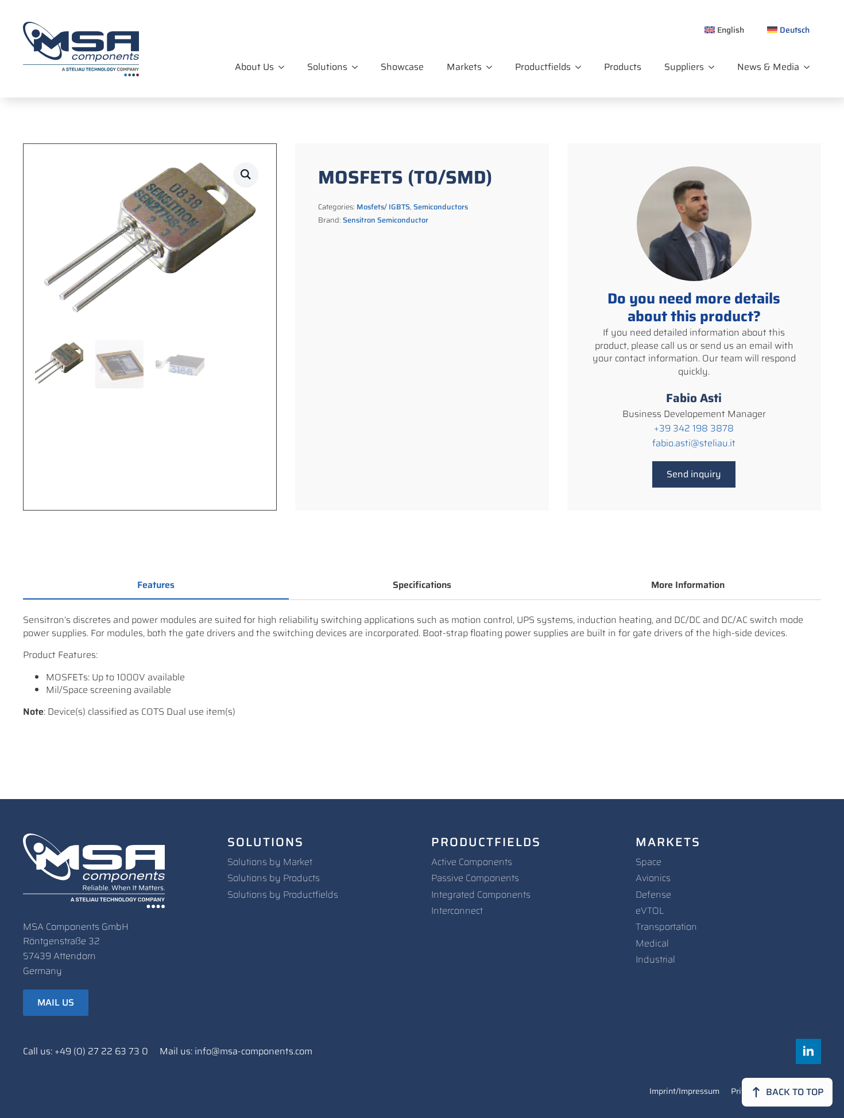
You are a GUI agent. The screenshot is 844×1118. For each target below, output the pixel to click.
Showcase (402, 67)
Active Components (471, 862)
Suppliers (684, 67)
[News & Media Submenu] (810, 67)
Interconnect (457, 910)
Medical (652, 943)
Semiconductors (440, 207)
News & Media (768, 67)
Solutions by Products (273, 878)
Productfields (543, 67)
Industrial (655, 959)
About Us (254, 67)
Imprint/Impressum (684, 1092)
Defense (653, 894)
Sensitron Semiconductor (385, 220)
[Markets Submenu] (493, 67)
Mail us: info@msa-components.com (236, 1051)
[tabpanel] (422, 666)
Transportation (666, 927)
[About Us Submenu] (285, 67)
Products (622, 67)
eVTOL (650, 910)
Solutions (327, 67)
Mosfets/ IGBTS (383, 207)
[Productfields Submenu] (582, 67)
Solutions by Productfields (282, 894)
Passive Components (475, 878)
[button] (246, 174)
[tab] (156, 585)
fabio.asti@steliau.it (693, 443)
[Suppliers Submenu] (715, 67)
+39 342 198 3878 (694, 428)
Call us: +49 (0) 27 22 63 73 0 (85, 1051)
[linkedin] (808, 1051)
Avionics (653, 878)
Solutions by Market (269, 862)
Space (648, 862)
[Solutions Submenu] (358, 67)
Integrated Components (481, 894)
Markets (464, 67)
